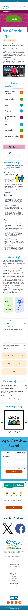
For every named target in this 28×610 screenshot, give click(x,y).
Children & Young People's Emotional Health (14, 356)
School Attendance (7, 339)
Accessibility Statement (14, 592)
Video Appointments (14, 568)
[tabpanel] (14, 207)
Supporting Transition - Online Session (12, 329)
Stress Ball (8, 110)
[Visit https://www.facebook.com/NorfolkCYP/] (20, 528)
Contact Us (14, 576)
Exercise (7, 124)
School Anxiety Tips (7, 336)
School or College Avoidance (10, 342)
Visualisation (9, 130)
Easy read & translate (5, 1)
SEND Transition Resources (14, 364)
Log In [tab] (7, 452)
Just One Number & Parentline (14, 566)
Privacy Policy (14, 587)
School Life (5, 348)
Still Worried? (14, 371)
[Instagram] (16, 602)
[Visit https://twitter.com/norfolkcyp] (8, 528)
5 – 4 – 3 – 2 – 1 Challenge (11, 117)
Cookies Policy (14, 590)
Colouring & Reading (12, 136)
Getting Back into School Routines (11, 345)
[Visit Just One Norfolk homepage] (5, 6)
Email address (6, 456)
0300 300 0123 (24, 1)
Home (14, 562)
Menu (23, 6)
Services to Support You (14, 564)
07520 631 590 (15, 273)
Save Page (12, 40)
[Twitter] (12, 602)
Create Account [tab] (20, 452)
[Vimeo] (19, 602)
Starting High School (8, 326)
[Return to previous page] (2, 11)
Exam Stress (6, 332)
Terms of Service (15, 476)
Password (5, 462)
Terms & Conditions (14, 585)
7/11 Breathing (10, 99)
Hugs (6, 105)
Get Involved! (14, 578)
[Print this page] (4, 40)
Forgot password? (21, 468)
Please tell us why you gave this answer (12, 500)
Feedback (14, 580)
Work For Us (14, 570)
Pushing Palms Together (10, 92)
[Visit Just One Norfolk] (14, 598)
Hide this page (15, 1)
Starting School (6, 323)
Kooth (16, 288)
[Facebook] (8, 602)
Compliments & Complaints (14, 594)
